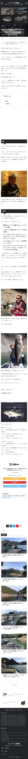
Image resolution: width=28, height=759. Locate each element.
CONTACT (14, 709)
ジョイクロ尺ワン (21, 716)
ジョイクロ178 (21, 721)
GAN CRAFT (4, 716)
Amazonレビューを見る (15, 475)
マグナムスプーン (13, 721)
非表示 (9, 96)
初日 (7, 101)
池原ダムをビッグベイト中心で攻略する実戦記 (14, 745)
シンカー (18, 724)
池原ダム (4, 530)
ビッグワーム (11, 724)
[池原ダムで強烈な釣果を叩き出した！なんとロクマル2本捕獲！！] (14, 526)
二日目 (7, 103)
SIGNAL (10, 716)
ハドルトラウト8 (11, 718)
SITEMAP (20, 709)
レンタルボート (5, 721)
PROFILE (8, 709)
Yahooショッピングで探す (14, 486)
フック (23, 724)
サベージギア (4, 724)
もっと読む (14, 685)
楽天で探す (14, 482)
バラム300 (4, 718)
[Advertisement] (14, 123)
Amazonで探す (14, 478)
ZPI (14, 716)
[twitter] (7, 526)
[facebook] (10, 526)
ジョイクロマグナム (20, 718)
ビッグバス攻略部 (14, 3)
